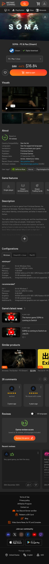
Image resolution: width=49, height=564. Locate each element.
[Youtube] (34, 534)
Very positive (25, 161)
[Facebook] (27, 534)
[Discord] (8, 534)
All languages (42, 414)
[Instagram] (21, 534)
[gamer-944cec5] (33, 388)
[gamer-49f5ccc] (6, 454)
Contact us (25, 507)
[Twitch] (41, 534)
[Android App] (33, 542)
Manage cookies (24, 551)
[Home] (8, 4)
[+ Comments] (45, 379)
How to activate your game (31, 148)
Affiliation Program (25, 504)
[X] (14, 534)
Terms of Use (24, 497)
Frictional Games (27, 151)
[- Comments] (40, 379)
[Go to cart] (38, 3)
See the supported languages (31, 146)
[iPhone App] (15, 542)
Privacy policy (24, 500)
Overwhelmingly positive (30, 164)
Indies (37, 159)
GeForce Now (20, 169)
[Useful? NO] (35, 485)
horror (30, 169)
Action (23, 159)
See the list (25, 143)
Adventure (30, 159)
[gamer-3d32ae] (11, 388)
